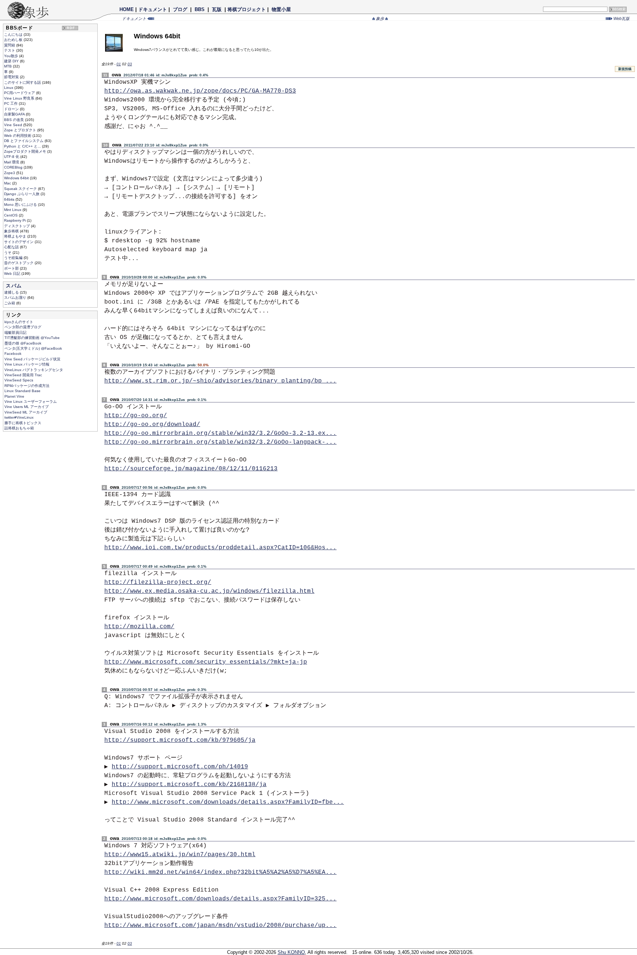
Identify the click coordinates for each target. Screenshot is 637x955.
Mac (8, 183)
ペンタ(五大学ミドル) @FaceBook (33, 348)
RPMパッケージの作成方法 (26, 386)
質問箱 (10, 45)
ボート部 (12, 268)
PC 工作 (11, 103)
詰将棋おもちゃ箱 (19, 428)
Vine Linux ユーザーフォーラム (30, 401)
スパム (14, 285)
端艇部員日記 (15, 333)
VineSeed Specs (18, 380)
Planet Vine (14, 396)
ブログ (180, 9)
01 (118, 64)
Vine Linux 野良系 (19, 98)
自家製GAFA (15, 114)
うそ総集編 (14, 258)
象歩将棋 (12, 231)
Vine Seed (13, 125)
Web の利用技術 (18, 136)
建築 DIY (12, 61)
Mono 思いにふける (21, 205)
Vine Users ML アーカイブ (26, 407)
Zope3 (10, 173)
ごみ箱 (10, 303)
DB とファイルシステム (24, 141)
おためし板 (14, 40)
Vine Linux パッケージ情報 (26, 364)
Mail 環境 (12, 162)
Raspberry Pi (15, 220)
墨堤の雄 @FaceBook (22, 343)
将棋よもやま (15, 236)
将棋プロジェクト (246, 9)
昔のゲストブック (19, 263)
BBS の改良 (14, 120)
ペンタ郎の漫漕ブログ (22, 327)
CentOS (11, 215)
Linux (9, 88)
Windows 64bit (17, 178)
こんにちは (14, 34)
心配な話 (12, 247)
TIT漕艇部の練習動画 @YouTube (32, 338)
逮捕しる (12, 292)
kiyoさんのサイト (18, 322)
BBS (199, 9)
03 (130, 64)
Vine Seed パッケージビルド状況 (32, 359)
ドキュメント (152, 9)
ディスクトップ (17, 226)
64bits (9, 199)
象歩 (380, 18)
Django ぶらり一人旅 (22, 194)
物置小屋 (281, 9)
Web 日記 (12, 273)
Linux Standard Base (22, 391)
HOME (126, 9)
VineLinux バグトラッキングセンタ (33, 370)
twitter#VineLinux (19, 417)
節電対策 (12, 77)
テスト (10, 50)
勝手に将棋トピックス (22, 423)
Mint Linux (13, 210)
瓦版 (216, 9)
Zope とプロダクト (20, 130)
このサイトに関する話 (23, 82)
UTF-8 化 (12, 157)
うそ (8, 252)
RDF (71, 28)
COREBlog (14, 167)
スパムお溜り (15, 297)
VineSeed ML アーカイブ (25, 412)
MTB (8, 66)
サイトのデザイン (19, 242)
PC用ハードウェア (20, 93)
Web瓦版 (621, 18)
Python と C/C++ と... (23, 146)
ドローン (12, 109)
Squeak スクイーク (21, 189)
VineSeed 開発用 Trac (23, 375)
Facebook (12, 354)
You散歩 (11, 56)
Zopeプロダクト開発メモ (25, 151)
